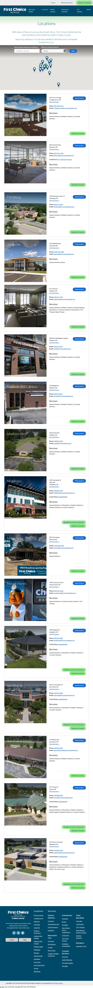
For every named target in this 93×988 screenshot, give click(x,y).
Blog (25, 940)
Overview (51, 921)
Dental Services (52, 10)
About (89, 9)
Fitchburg (37, 924)
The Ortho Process (65, 940)
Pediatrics (51, 930)
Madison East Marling (38, 937)
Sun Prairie (37, 962)
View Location (79, 98)
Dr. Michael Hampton (65, 159)
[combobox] (27, 51)
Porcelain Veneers (67, 963)
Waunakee (37, 971)
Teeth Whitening (67, 960)
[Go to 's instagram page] (18, 933)
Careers (53, 2)
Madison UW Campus (38, 942)
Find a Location (38, 915)
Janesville (37, 928)
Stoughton (37, 959)
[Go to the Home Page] (15, 10)
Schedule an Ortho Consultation (74, 522)
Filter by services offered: (50, 47)
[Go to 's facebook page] (14, 933)
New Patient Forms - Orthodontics (66, 930)
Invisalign (65, 925)
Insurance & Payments (65, 10)
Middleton (37, 950)
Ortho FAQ (65, 935)
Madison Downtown (37, 932)
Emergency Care (81, 946)
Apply (73, 51)
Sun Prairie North (39, 965)
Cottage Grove (38, 918)
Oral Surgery (80, 924)
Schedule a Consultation (66, 945)
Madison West (38, 947)
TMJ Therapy (80, 927)
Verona (36, 968)
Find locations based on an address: (26, 47)
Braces (64, 922)
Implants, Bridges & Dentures (53, 955)
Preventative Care (53, 924)
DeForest (37, 921)
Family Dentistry (53, 927)
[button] (50, 66)
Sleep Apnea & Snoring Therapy (81, 931)
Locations (45, 9)
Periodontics (52, 944)
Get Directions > (54, 102)
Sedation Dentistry (79, 937)
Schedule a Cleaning (84, 2)
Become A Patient (32, 10)
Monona (36, 953)
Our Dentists (79, 10)
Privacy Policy (58, 983)
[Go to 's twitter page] (23, 933)
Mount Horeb (38, 956)
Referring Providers (67, 2)
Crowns (50, 947)
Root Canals (51, 950)
